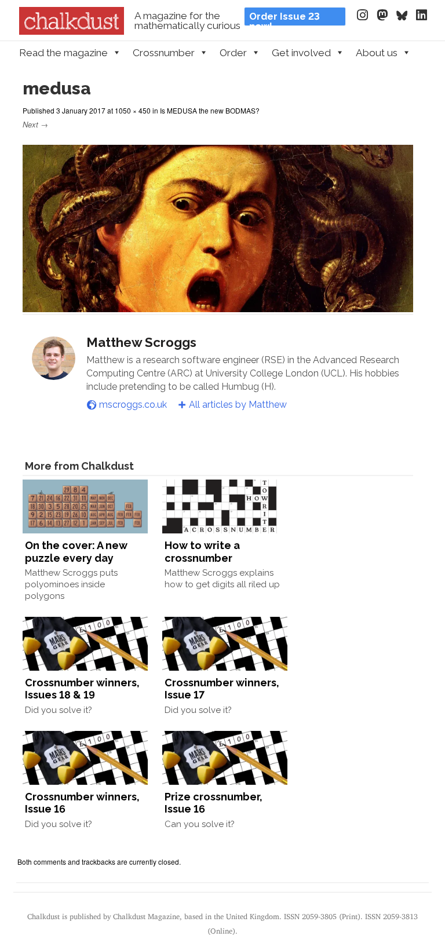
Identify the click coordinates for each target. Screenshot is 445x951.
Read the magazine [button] (63, 52)
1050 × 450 (133, 110)
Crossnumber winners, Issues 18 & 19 (82, 688)
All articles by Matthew (238, 404)
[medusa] (218, 306)
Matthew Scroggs (141, 342)
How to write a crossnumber (202, 551)
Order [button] (233, 52)
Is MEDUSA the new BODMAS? (210, 110)
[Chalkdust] (71, 31)
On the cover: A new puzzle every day (76, 551)
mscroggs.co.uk (133, 404)
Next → (35, 124)
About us (376, 52)
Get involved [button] (301, 52)
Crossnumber (164, 52)
